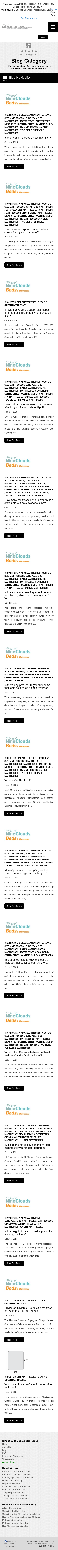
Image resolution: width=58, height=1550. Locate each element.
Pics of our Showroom (12, 1456)
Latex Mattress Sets (32, 387)
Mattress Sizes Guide (12, 1519)
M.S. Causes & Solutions (13, 1489)
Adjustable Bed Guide (12, 1507)
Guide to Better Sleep (12, 1480)
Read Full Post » (14, 166)
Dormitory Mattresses (39, 206)
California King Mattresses (24, 115)
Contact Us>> (8, 1462)
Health (29, 760)
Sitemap (13, 1546)
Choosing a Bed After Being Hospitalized (21, 1513)
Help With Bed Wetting (12, 1483)
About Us (6, 1447)
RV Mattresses (29, 127)
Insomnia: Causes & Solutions (16, 1486)
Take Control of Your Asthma (15, 1498)
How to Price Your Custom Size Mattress (21, 1516)
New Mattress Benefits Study (15, 1525)
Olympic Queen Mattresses (25, 304)
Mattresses (27, 121)
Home (5, 1444)
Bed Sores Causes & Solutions (16, 1474)
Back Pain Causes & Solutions (16, 1471)
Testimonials (8, 1459)
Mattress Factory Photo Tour (15, 1522)
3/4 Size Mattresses (36, 396)
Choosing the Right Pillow (14, 1510)
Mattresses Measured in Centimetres (27, 123)
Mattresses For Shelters (21, 212)
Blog (4, 1450)
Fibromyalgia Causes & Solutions (17, 1477)
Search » (42, 37)
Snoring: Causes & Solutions (15, 1495)
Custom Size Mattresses (21, 302)
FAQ (4, 1453)
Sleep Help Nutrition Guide (14, 1492)
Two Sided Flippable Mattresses (23, 399)
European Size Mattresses (21, 209)
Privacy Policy (9, 1544)
